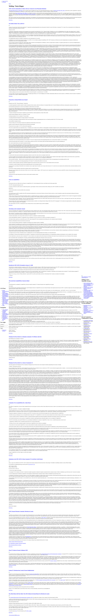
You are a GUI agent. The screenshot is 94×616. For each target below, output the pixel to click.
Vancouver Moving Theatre (28, 584)
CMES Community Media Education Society (16, 541)
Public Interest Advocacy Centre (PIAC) (16, 10)
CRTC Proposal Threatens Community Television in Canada (21, 511)
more (82, 299)
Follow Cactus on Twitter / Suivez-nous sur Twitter (5, 302)
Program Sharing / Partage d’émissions (5, 296)
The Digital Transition (4, 312)
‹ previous (12, 615)
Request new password (4, 330)
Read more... (11, 96)
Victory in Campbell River (14, 179)
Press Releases (4, 317)
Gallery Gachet (30, 582)
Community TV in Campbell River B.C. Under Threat (20, 402)
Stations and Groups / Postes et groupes (5, 300)
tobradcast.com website (12, 565)
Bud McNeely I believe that (88, 341)
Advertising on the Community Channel (17, 208)
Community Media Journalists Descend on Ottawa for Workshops (88, 288)
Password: (2, 326)
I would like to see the (87, 325)
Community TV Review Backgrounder (87, 309)
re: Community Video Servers (88, 320)
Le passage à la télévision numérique (5, 313)
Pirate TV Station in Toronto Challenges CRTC (18, 550)
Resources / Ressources (4, 298)
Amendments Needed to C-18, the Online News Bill (88, 290)
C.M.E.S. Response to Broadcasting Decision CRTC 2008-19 (88, 312)
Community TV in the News (5, 319)
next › (17, 615)
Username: (2, 324)
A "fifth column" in (87, 328)
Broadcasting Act (28, 536)
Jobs (3, 320)
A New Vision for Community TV (5, 310)
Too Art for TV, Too (31, 464)
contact (3, 305)
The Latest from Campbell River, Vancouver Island (19, 280)
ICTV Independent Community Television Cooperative (17, 543)
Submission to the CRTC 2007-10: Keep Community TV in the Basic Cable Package (26, 459)
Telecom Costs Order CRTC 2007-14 (59, 10)
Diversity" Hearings (53, 560)
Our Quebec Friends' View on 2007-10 (16, 23)
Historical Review (5, 316)
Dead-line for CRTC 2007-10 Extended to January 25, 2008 (21, 265)
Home (10, 3)
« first (10, 615)
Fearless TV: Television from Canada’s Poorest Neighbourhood (21, 570)
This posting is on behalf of (88, 333)
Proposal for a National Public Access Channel (18, 99)
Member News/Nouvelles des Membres (5, 291)
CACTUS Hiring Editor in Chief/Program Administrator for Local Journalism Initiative (88, 292)
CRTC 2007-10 (44, 517)
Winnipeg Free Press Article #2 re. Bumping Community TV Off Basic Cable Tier (25, 336)
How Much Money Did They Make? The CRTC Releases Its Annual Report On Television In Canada (29, 593)
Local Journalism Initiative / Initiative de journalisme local (5, 294)
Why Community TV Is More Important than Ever (86, 277)
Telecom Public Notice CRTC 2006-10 (21, 13)
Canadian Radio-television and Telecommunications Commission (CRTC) (21, 597)
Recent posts (4, 315)
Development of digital (87, 336)
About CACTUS (5, 1)
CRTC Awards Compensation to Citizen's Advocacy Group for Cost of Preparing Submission (27, 8)
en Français (4, 2)
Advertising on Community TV (88, 310)
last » (19, 615)
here (28, 517)
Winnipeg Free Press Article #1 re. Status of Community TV (21, 362)
